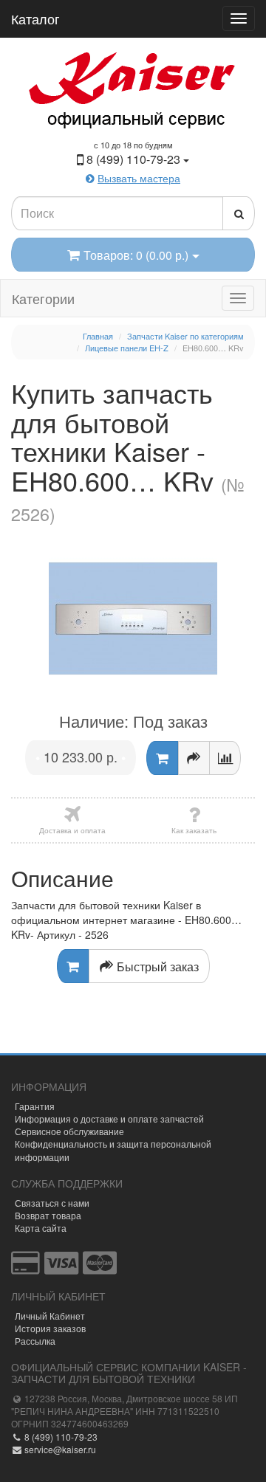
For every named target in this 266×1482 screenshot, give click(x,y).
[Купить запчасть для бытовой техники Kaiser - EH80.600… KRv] (133, 618)
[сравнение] (225, 758)
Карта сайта (40, 1227)
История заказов (50, 1328)
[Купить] (162, 758)
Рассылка (35, 1340)
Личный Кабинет (50, 1315)
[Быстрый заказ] (194, 758)
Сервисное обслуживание (69, 1131)
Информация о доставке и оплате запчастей (109, 1118)
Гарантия (35, 1106)
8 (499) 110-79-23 (60, 1436)
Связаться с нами (52, 1202)
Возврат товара (48, 1215)
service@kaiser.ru (59, 1449)
